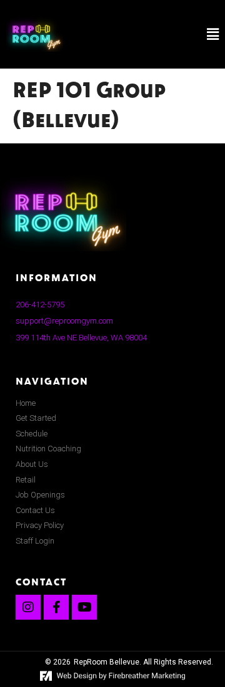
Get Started (36, 418)
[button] (151, 34)
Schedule (32, 433)
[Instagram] (28, 607)
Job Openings (40, 494)
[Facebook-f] (56, 607)
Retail (26, 479)
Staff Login (35, 540)
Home (26, 403)
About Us (32, 464)
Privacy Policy (40, 525)
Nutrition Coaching (48, 448)
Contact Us (35, 510)
